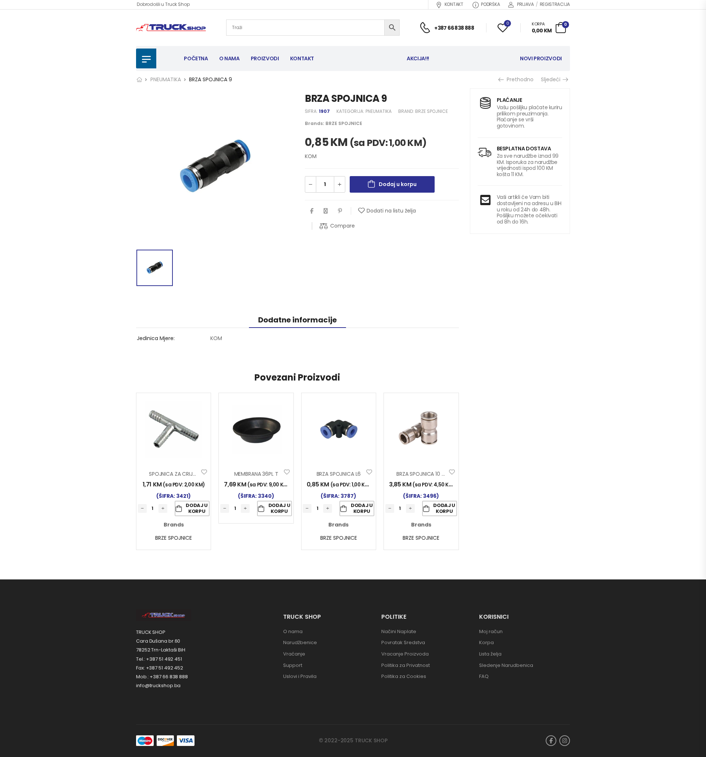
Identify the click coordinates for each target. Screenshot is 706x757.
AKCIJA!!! (418, 58)
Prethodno (518, 79)
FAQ (484, 676)
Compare (342, 225)
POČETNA (196, 58)
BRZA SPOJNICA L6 (339, 474)
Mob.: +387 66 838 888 (162, 676)
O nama (293, 631)
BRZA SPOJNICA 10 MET (424, 474)
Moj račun (491, 631)
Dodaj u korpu (398, 184)
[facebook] (551, 740)
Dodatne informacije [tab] (297, 320)
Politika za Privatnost (405, 665)
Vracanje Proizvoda (405, 653)
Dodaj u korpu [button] (197, 508)
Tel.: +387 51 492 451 (159, 659)
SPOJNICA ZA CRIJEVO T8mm (185, 474)
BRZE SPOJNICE (431, 111)
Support (292, 665)
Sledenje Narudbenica (506, 665)
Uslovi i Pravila (300, 676)
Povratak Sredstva (403, 642)
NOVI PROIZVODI (541, 58)
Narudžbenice (300, 642)
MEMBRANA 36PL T (256, 474)
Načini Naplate (398, 631)
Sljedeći (551, 79)
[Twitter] (326, 211)
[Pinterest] (340, 211)
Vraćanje (294, 653)
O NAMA (229, 58)
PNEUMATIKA (165, 79)
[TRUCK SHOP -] (171, 28)
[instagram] (564, 740)
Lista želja (490, 653)
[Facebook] (311, 211)
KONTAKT (454, 4)
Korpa (486, 642)
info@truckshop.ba (158, 685)
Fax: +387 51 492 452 (159, 667)
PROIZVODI (265, 58)
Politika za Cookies (403, 676)
